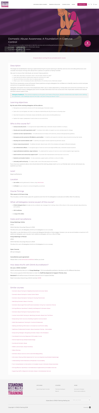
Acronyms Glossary (79, 389)
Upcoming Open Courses (40, 4)
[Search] (89, 4)
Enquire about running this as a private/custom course (49, 58)
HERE (39, 278)
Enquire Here (82, 4)
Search (57, 391)
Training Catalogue (54, 4)
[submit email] (89, 399)
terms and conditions (27, 259)
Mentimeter (41, 182)
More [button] (73, 4)
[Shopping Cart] (91, 4)
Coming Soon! (66, 4)
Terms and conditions (79, 391)
